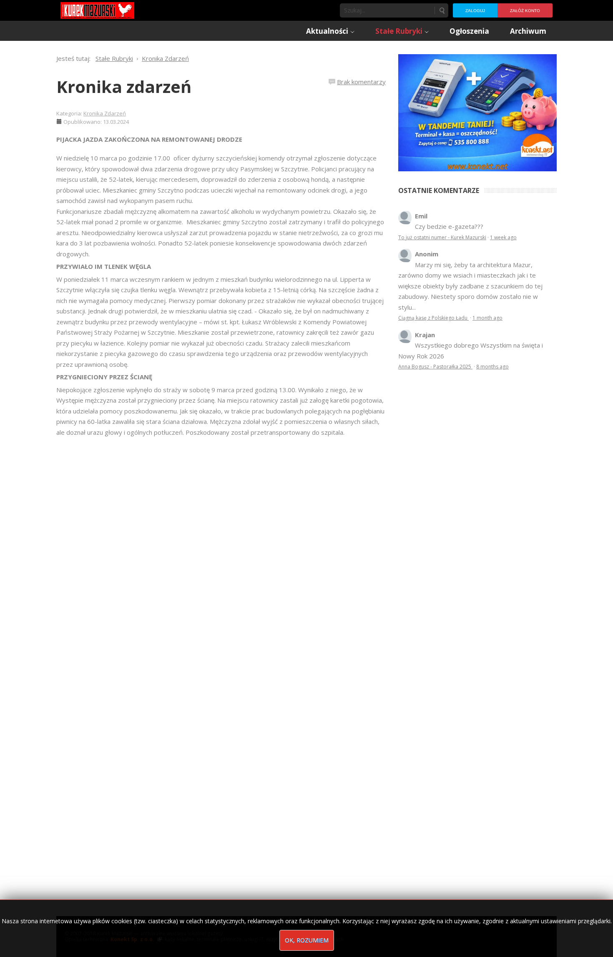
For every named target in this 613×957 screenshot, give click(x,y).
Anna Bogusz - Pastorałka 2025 (435, 366)
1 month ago (487, 317)
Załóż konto (525, 10)
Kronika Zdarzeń (104, 113)
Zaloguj (475, 10)
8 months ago (492, 366)
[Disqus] (221, 555)
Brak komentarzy (361, 82)
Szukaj (442, 10)
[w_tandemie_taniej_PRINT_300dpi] (477, 112)
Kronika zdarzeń (123, 86)
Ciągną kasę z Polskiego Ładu (433, 317)
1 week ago (503, 237)
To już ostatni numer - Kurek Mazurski (442, 237)
